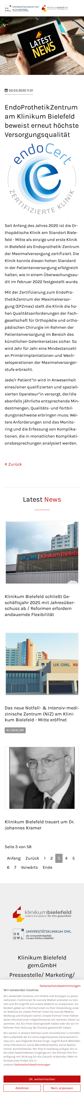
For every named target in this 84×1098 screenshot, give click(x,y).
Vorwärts (29, 867)
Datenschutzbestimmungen (60, 986)
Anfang (14, 858)
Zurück (15, 464)
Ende (47, 867)
